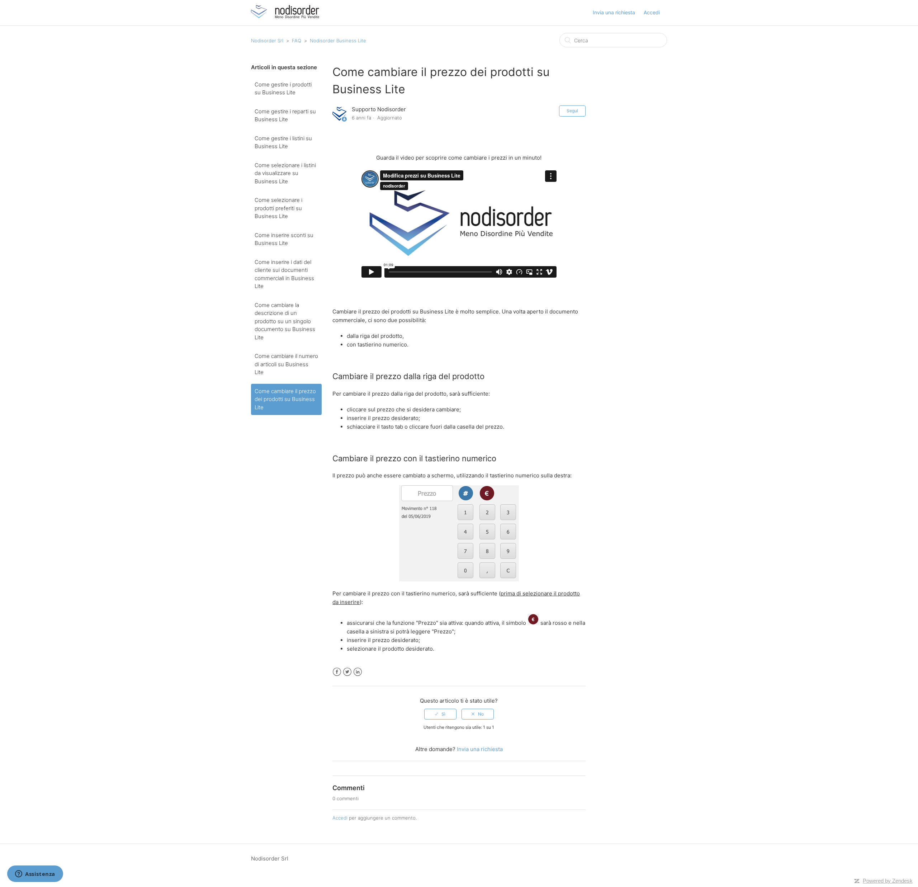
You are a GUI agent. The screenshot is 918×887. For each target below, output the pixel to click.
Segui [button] (572, 110)
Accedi (339, 818)
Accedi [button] (652, 12)
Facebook (336, 671)
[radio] (440, 714)
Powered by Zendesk (888, 881)
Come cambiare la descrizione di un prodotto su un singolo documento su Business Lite (285, 321)
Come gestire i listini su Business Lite (283, 142)
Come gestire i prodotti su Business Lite (283, 88)
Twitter (347, 671)
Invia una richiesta (614, 12)
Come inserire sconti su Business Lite (284, 239)
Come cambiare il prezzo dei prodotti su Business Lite (285, 399)
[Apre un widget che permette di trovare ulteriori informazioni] (35, 874)
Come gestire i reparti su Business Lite (285, 115)
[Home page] (285, 16)
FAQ (296, 40)
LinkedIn (357, 671)
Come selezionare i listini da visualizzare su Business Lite (285, 173)
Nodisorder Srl (267, 40)
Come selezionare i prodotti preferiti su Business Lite (278, 208)
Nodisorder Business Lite (338, 40)
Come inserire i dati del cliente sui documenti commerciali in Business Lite (284, 274)
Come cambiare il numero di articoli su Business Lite (286, 364)
